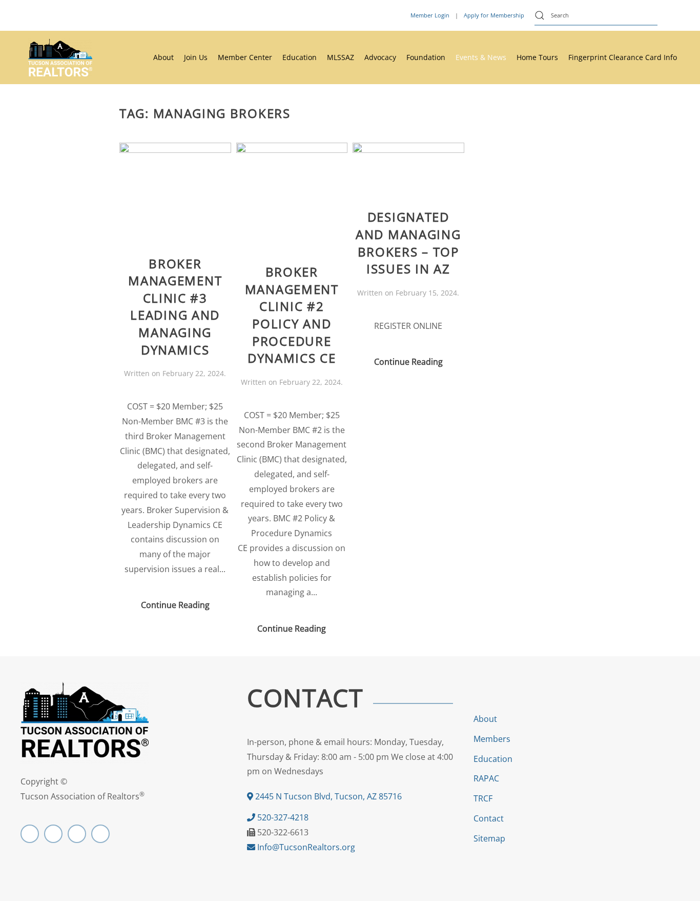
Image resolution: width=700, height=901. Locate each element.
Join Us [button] (196, 57)
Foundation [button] (425, 57)
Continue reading (175, 605)
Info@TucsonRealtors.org (305, 847)
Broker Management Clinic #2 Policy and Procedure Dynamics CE (292, 314)
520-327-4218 (281, 817)
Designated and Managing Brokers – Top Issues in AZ (408, 242)
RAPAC (486, 778)
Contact (488, 818)
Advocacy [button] (380, 57)
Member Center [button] (245, 57)
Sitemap (489, 838)
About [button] (163, 57)
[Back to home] (60, 57)
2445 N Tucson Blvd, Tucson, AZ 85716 (327, 796)
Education (492, 759)
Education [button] (299, 57)
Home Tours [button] (537, 57)
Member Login (429, 15)
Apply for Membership (494, 15)
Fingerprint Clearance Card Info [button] (622, 57)
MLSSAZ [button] (340, 57)
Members (491, 739)
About (485, 718)
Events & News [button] (481, 57)
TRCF (482, 798)
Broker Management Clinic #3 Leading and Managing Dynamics (175, 306)
